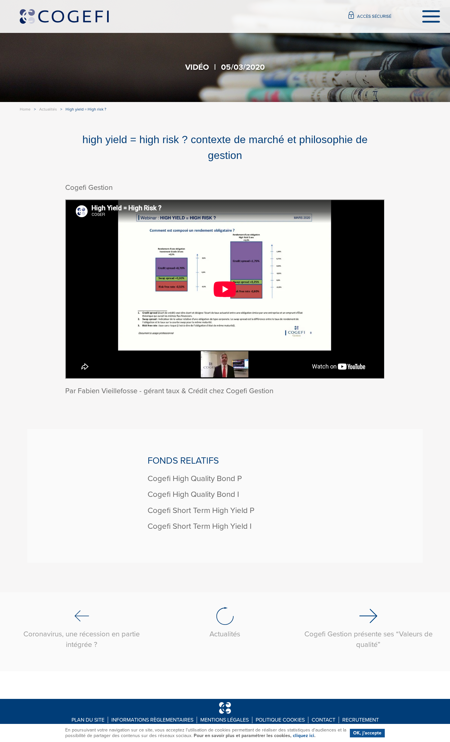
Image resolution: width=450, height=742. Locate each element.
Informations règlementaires (152, 720)
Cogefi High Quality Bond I (193, 494)
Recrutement (360, 720)
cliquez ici (303, 735)
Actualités (48, 109)
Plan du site (87, 720)
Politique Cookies (280, 720)
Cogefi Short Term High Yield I (200, 526)
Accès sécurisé (374, 16)
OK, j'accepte (367, 733)
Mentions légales (224, 720)
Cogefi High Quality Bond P (195, 478)
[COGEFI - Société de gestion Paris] (64, 16)
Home (25, 109)
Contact (323, 720)
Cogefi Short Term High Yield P (201, 510)
